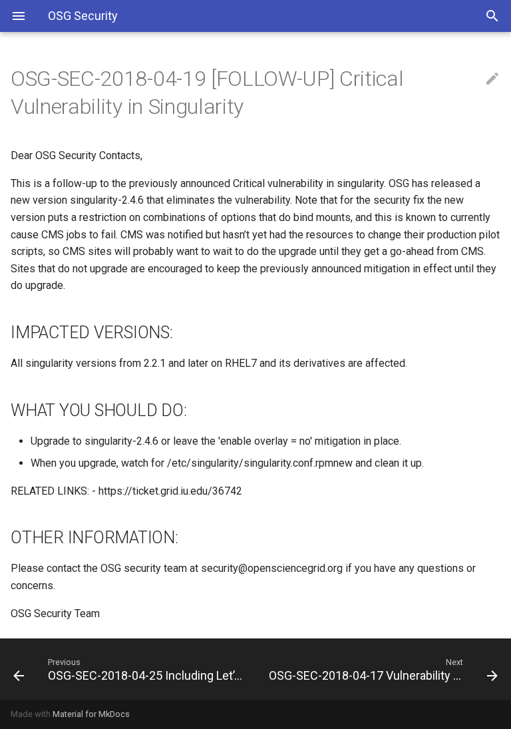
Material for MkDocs (91, 714)
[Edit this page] (492, 79)
